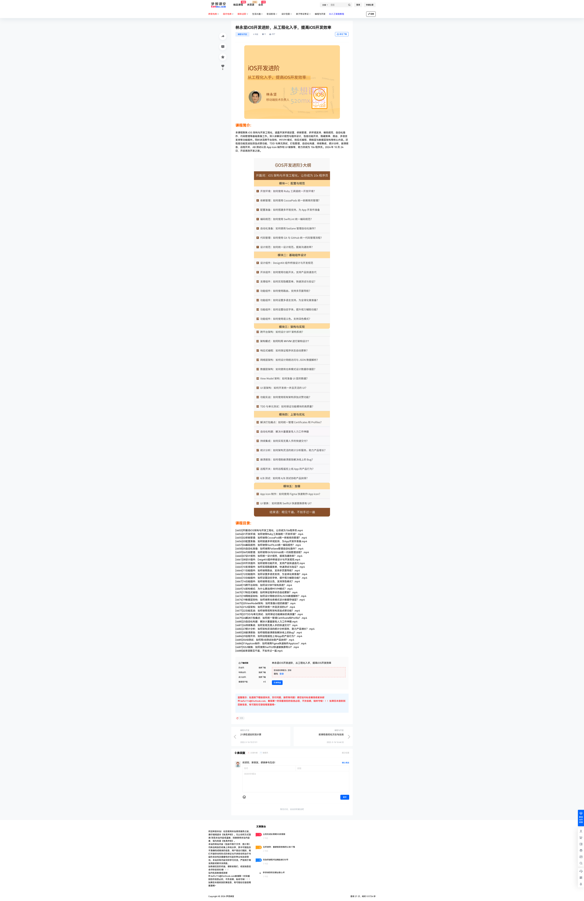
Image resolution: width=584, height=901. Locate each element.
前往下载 (343, 34)
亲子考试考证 (302, 14)
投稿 (372, 14)
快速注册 (369, 5)
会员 (260, 3)
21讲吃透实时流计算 (250, 734)
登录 (358, 5)
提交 (345, 797)
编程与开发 (242, 34)
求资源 (250, 3)
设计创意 (285, 14)
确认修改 (345, 763)
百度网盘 (277, 683)
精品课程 (238, 3)
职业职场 (271, 14)
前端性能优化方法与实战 (331, 734)
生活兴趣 (256, 14)
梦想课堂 (230, 896)
